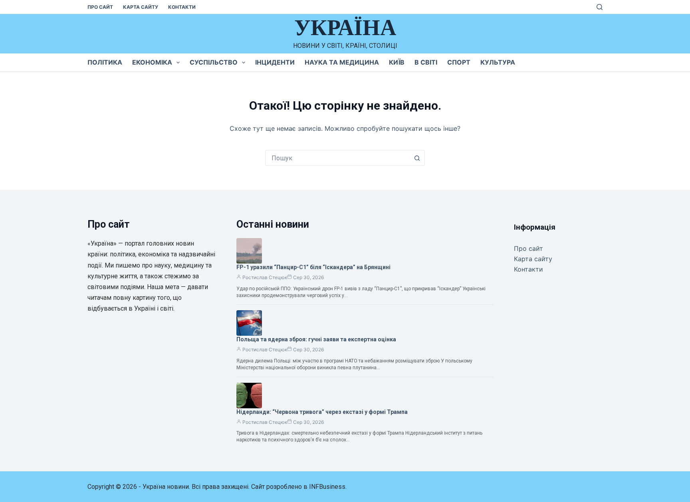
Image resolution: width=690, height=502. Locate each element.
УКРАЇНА (345, 27)
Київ (396, 62)
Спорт (458, 62)
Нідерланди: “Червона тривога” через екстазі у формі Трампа (322, 412)
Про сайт (100, 7)
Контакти (182, 7)
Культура (497, 62)
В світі (425, 62)
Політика (104, 62)
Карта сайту (140, 7)
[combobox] (337, 158)
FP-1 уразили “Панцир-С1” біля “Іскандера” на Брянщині (313, 267)
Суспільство (214, 62)
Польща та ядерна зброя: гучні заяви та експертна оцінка (316, 339)
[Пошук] (600, 7)
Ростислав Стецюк (264, 277)
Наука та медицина (342, 62)
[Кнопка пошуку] (416, 157)
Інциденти (275, 62)
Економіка (152, 62)
